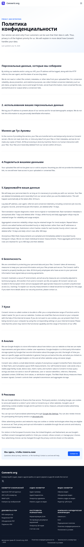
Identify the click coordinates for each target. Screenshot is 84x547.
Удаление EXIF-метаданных (11, 492)
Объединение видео (65, 495)
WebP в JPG (5, 498)
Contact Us (74, 454)
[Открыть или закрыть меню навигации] (81, 3)
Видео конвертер (65, 488)
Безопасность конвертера (67, 540)
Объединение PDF (8, 521)
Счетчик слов (34, 529)
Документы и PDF (9, 510)
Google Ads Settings (50, 414)
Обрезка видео (63, 492)
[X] (3, 481)
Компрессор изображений (11, 502)
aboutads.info (37, 416)
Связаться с (62, 516)
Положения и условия (65, 530)
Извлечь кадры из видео (66, 498)
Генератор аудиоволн (37, 498)
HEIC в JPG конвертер (9, 495)
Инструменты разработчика (36, 511)
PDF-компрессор (7, 514)
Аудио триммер (35, 492)
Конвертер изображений (13, 488)
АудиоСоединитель (36, 495)
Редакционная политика (66, 523)
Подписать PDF (7, 524)
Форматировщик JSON (37, 516)
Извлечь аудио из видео (38, 502)
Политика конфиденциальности (69, 526)
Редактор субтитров (65, 502)
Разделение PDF (7, 518)
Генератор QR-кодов (37, 526)
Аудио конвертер (37, 488)
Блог (59, 520)
